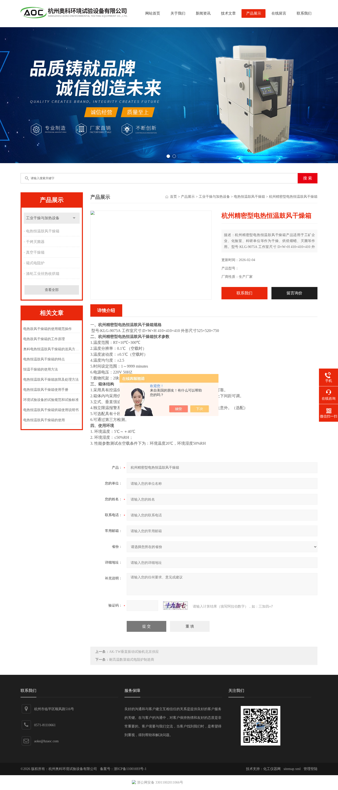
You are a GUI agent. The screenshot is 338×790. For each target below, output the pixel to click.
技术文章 (228, 13)
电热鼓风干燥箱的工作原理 (44, 339)
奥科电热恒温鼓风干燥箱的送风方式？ (51, 349)
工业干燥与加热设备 (42, 218)
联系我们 (304, 13)
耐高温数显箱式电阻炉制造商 (131, 659)
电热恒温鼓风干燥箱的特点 (44, 359)
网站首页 (152, 13)
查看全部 (52, 290)
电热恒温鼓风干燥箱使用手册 (45, 390)
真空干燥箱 (35, 252)
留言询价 (294, 293)
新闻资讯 (203, 13)
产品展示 (253, 13)
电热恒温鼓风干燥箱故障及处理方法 (51, 379)
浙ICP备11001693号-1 (130, 769)
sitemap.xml (292, 769)
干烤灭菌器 (35, 242)
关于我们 (177, 13)
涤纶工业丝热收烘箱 (42, 274)
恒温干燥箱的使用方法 (40, 369)
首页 (173, 196)
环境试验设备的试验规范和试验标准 (51, 400)
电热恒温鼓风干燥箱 (42, 231)
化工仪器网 (272, 769)
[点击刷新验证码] (175, 605)
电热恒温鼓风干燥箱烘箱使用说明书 (51, 410)
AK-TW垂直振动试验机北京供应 (134, 652)
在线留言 (278, 13)
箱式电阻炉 (35, 263)
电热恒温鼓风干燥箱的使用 (44, 420)
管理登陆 (310, 769)
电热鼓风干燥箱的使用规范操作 (47, 329)
